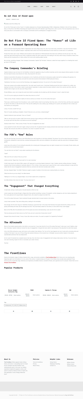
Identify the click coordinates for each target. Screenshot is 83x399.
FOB (15, 305)
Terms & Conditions (38, 362)
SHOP (42, 6)
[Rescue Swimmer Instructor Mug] (12, 279)
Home (29, 6)
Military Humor (22, 305)
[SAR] (70, 279)
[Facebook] (13, 311)
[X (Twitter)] (73, 1)
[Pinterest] (78, 1)
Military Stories (70, 362)
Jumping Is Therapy (51, 290)
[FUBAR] (32, 279)
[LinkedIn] (69, 311)
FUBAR (32, 290)
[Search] (70, 6)
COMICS (35, 6)
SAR (70, 290)
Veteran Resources (71, 365)
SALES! (18, 1)
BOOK (47, 6)
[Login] (74, 6)
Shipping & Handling (55, 363)
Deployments (8, 305)
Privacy (35, 363)
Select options (17, 295)
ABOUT (53, 6)
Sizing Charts (53, 362)
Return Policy (36, 365)
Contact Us (53, 365)
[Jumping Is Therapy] (51, 279)
